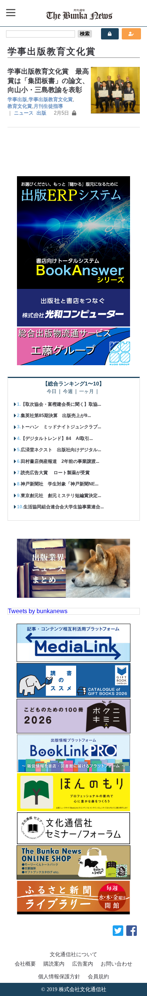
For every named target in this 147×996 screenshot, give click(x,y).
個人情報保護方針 (59, 976)
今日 (52, 391)
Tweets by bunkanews (37, 611)
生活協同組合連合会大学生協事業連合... (63, 506)
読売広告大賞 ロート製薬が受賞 (55, 472)
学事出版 (17, 99)
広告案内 (82, 964)
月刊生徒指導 (48, 106)
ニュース (24, 113)
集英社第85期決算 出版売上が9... (56, 415)
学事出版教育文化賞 (51, 99)
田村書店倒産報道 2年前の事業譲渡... (60, 461)
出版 (41, 113)
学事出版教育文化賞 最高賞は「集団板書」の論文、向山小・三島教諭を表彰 (48, 81)
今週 (68, 391)
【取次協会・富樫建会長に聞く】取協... (61, 404)
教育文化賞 (20, 106)
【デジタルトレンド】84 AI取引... (57, 438)
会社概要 (25, 964)
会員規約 (98, 976)
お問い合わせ (116, 964)
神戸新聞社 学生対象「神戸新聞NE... (59, 484)
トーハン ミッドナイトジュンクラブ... (61, 426)
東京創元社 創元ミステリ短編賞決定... (61, 495)
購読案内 (53, 964)
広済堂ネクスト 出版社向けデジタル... (61, 449)
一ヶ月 (86, 391)
